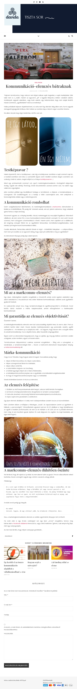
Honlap (6, 615)
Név (6, 595)
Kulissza (38, 82)
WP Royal (23, 680)
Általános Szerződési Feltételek (52, 683)
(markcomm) (56, 207)
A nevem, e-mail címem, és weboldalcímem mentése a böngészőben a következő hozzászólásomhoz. (32, 628)
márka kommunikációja (13, 347)
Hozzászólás (8, 633)
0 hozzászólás (43, 91)
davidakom (8, 536)
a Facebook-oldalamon (20, 523)
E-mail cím (8, 605)
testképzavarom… (46, 179)
